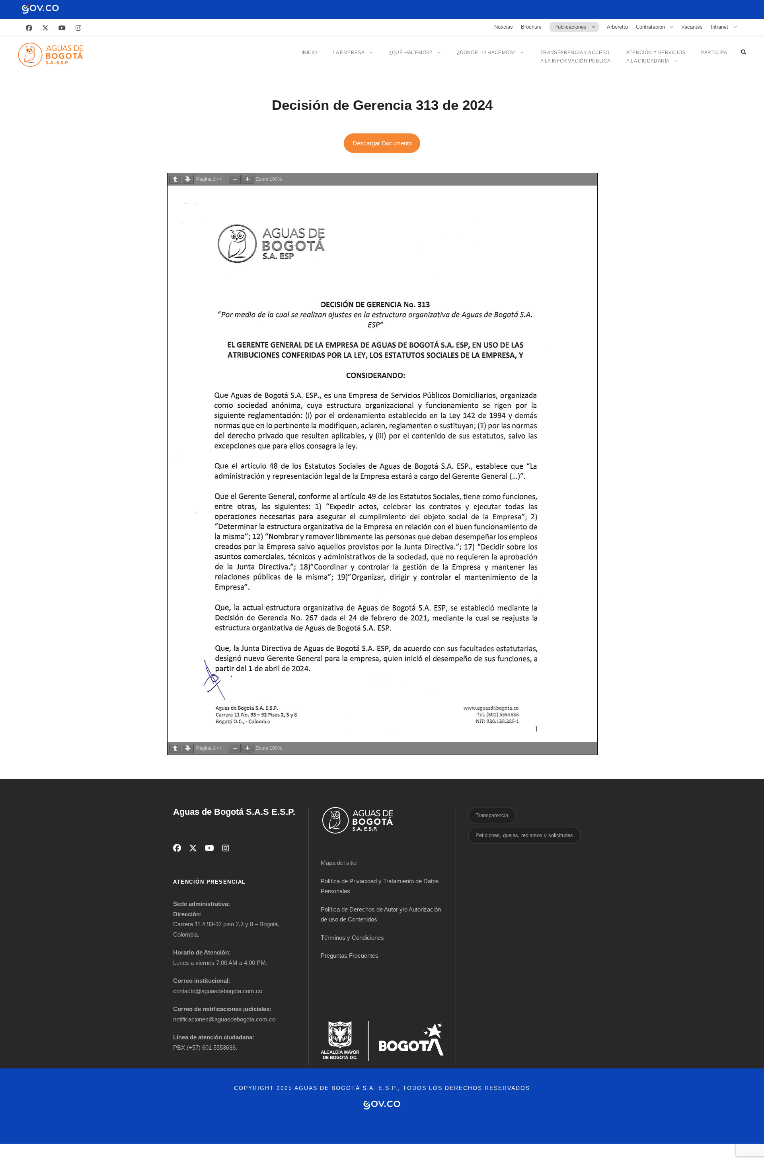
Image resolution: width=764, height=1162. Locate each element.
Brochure (531, 27)
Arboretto (617, 27)
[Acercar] (247, 179)
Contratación (650, 27)
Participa (714, 52)
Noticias (503, 27)
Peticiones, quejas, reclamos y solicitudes (524, 835)
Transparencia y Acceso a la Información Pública (575, 56)
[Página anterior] (175, 179)
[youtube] (62, 28)
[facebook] (29, 28)
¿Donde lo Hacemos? (486, 52)
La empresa (348, 52)
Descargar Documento (382, 143)
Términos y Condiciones (352, 937)
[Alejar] (235, 179)
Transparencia (492, 815)
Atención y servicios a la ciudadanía (655, 56)
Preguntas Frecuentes (349, 955)
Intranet (719, 27)
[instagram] (78, 28)
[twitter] (45, 28)
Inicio (309, 52)
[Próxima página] (188, 179)
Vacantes (692, 27)
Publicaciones (570, 27)
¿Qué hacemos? (411, 52)
